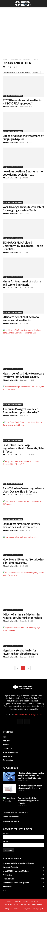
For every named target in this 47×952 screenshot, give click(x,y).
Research (36, 72)
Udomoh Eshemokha (10, 107)
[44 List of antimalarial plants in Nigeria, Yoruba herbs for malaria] (23, 591)
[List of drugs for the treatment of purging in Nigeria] (23, 122)
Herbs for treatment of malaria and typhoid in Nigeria (22, 283)
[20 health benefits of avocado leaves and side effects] (23, 303)
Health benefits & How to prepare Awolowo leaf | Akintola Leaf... (23, 375)
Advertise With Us (10, 752)
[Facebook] (20, 721)
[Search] (43, 3)
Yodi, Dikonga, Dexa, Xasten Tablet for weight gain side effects (23, 208)
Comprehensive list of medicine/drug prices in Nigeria (28, 800)
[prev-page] (12, 668)
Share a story (8, 756)
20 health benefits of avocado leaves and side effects (21, 318)
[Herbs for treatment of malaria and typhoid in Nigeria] (23, 268)
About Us (6, 741)
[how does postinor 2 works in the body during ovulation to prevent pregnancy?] (23, 158)
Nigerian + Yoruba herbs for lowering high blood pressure (20, 652)
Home (5, 59)
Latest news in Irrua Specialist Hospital (17, 72)
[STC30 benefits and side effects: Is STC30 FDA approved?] (23, 86)
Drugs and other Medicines (20, 59)
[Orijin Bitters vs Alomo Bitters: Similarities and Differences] (23, 510)
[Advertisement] (23, 31)
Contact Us (7, 748)
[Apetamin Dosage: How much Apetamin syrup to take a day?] (23, 395)
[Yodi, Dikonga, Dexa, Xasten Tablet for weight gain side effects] (23, 193)
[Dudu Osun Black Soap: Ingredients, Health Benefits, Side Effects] (23, 431)
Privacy (5, 744)
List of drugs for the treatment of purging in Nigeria (23, 137)
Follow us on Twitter (11, 821)
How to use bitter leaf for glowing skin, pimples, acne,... (23, 561)
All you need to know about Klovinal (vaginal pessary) (30, 786)
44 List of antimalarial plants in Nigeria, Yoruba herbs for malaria (22, 616)
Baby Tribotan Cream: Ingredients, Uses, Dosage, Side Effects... (23, 490)
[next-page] (34, 668)
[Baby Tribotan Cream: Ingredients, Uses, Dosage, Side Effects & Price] (23, 472)
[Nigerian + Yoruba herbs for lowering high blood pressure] (23, 636)
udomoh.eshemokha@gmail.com (29, 714)
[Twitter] (27, 721)
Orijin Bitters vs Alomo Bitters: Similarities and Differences (21, 525)
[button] (4, 3)
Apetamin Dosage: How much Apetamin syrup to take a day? (21, 410)
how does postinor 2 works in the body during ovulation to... (23, 173)
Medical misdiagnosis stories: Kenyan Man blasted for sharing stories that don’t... (31, 775)
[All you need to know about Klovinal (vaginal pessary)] (9, 788)
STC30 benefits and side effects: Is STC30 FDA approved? (22, 101)
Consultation (8, 760)
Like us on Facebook (11, 816)
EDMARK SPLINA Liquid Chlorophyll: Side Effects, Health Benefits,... (23, 246)
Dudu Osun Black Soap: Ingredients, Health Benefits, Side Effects (23, 448)
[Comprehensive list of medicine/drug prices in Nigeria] (9, 801)
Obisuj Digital (38, 909)
